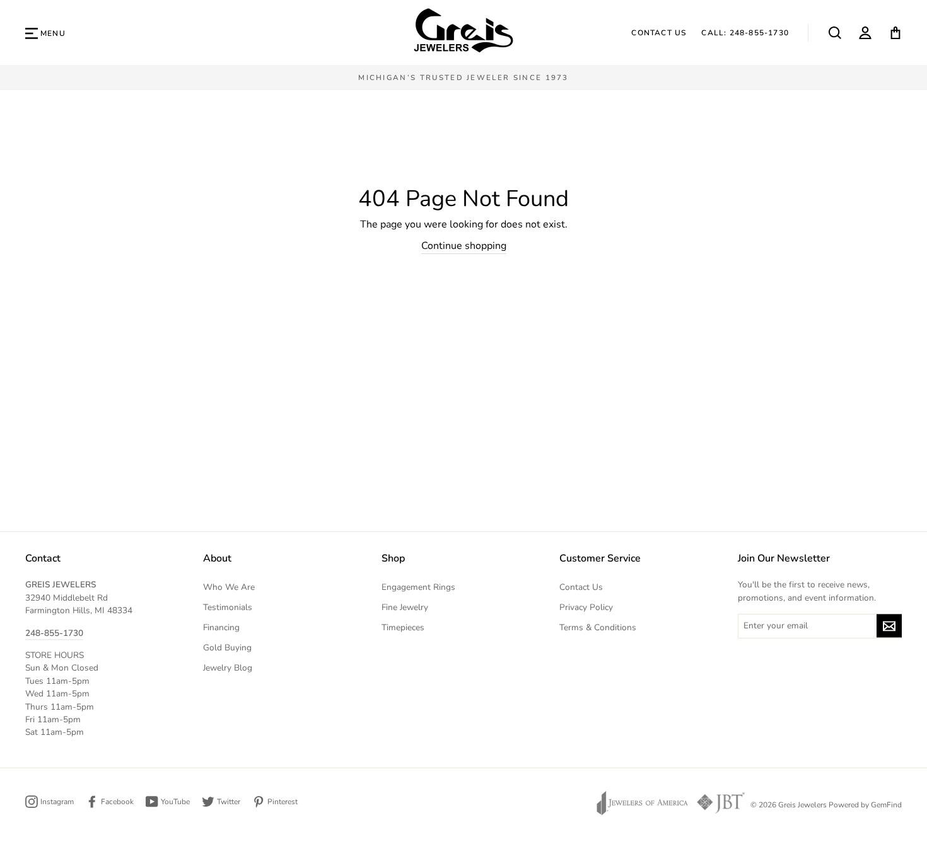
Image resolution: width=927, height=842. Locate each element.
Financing (221, 627)
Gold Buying (227, 648)
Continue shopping (463, 246)
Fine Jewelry (405, 607)
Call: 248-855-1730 (745, 33)
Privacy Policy (586, 607)
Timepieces (403, 627)
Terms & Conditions (597, 627)
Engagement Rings (418, 587)
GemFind (886, 805)
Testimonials (227, 607)
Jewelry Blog (227, 668)
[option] (463, 77)
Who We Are (229, 587)
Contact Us (658, 33)
